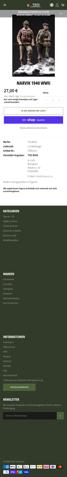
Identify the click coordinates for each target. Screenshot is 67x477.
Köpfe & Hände (10, 221)
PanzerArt (7, 293)
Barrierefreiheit (10, 375)
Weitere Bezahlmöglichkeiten (33, 127)
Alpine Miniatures (11, 298)
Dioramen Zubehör (12, 230)
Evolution (7, 284)
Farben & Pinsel (10, 226)
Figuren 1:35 (8, 216)
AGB (5, 351)
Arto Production (10, 303)
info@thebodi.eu (44, 176)
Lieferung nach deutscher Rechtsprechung (23, 380)
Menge (45, 93)
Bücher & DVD (9, 235)
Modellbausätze (10, 240)
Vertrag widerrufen (19, 387)
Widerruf (7, 361)
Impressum (8, 342)
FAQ (5, 370)
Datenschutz (9, 347)
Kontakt (7, 366)
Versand (7, 356)
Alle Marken (8, 279)
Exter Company (17, 461)
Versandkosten (27, 96)
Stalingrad (8, 288)
